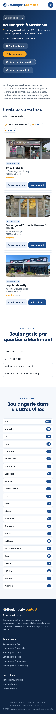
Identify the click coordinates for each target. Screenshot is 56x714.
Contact (44, 705)
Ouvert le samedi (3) (19, 70)
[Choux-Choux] (28, 148)
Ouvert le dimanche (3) (20, 62)
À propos (35, 705)
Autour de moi (16, 54)
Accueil (6, 38)
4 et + (38, 124)
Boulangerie (23, 5)
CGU (29, 702)
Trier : (6, 116)
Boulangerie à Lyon (12, 652)
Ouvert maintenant (17, 124)
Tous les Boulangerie (13, 680)
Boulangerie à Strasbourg (15, 665)
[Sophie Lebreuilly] (28, 266)
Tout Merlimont (17, 46)
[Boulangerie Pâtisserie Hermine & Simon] (28, 206)
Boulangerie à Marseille (14, 648)
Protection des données (19, 705)
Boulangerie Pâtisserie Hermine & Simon (26, 227)
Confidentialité (38, 702)
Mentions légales (18, 702)
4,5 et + (11, 130)
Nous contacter (10, 688)
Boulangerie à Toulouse (14, 661)
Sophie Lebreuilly (16, 285)
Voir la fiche (36, 185)
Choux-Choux (14, 168)
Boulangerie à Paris (12, 644)
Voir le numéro (18, 185)
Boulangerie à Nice (12, 657)
